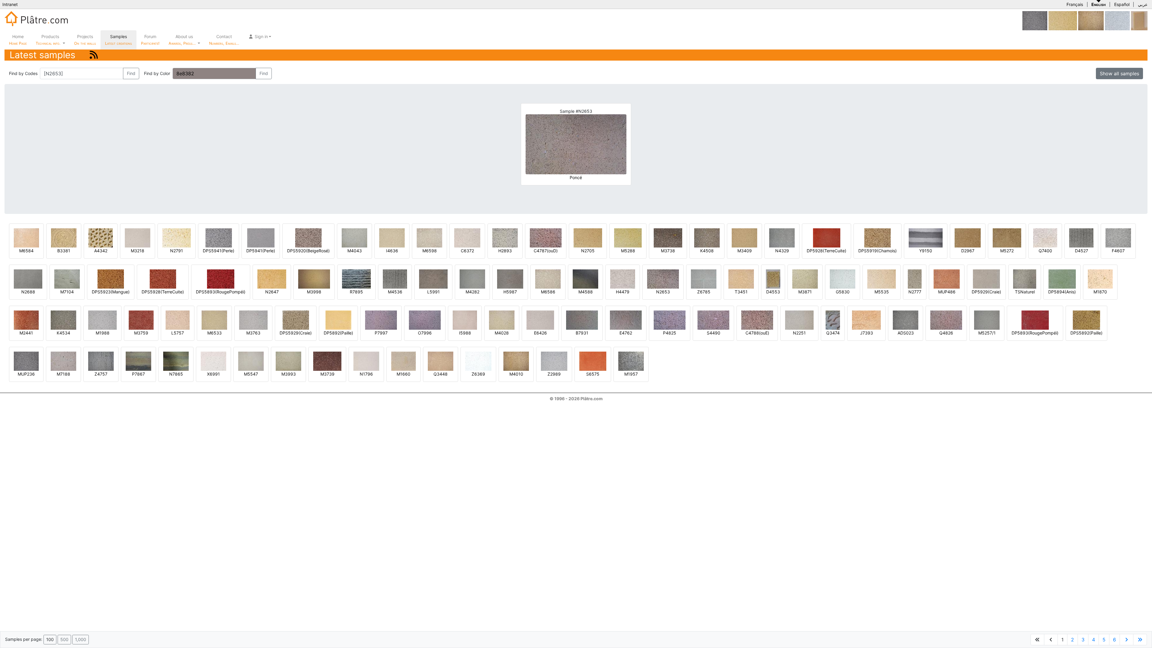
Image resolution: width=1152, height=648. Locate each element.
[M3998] (314, 278)
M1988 (103, 332)
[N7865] (176, 360)
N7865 (176, 373)
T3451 (741, 291)
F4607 (1118, 250)
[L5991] (433, 278)
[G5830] (842, 278)
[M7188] (63, 360)
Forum (150, 40)
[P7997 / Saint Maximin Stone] (381, 319)
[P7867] (138, 360)
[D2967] (968, 237)
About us (183, 40)
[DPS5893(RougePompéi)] (220, 278)
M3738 (668, 250)
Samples (118, 40)
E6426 (540, 332)
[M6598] (429, 237)
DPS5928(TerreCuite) (163, 291)
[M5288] (628, 237)
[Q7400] (1045, 237)
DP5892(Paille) (338, 332)
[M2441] (26, 319)
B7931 (582, 332)
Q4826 (946, 332)
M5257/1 (987, 332)
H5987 (510, 291)
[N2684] (1139, 20)
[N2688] (28, 278)
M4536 (395, 291)
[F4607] (1118, 237)
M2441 (26, 332)
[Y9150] (926, 237)
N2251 (799, 332)
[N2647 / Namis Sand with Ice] (271, 278)
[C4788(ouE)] (757, 319)
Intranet (10, 4)
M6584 (26, 250)
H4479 (622, 291)
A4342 (100, 250)
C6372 (467, 250)
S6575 (592, 373)
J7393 (866, 332)
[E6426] (540, 319)
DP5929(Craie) (986, 291)
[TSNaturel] (1024, 278)
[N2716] (1062, 20)
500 (64, 639)
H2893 (505, 250)
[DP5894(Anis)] (1062, 278)
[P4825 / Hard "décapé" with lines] (670, 319)
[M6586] (548, 278)
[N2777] (915, 278)
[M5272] (1007, 237)
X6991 (213, 373)
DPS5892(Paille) (1086, 332)
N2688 (28, 291)
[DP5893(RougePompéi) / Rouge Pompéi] (1035, 319)
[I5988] (465, 319)
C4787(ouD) (546, 250)
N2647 (272, 291)
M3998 (314, 291)
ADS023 (906, 332)
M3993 (288, 373)
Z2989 (554, 373)
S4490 (713, 332)
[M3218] (137, 237)
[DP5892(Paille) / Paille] (338, 319)
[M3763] (253, 319)
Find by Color (157, 73)
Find (131, 73)
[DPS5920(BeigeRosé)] (308, 237)
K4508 (707, 250)
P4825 (669, 332)
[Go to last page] (1140, 639)
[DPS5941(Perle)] (219, 237)
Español (1122, 4)
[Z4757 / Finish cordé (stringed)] (101, 360)
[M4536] (395, 278)
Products (48, 40)
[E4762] (626, 319)
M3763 (253, 332)
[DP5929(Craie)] (986, 278)
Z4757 (100, 373)
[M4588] (585, 278)
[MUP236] (1034, 20)
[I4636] (392, 237)
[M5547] (251, 360)
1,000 (80, 639)
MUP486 (947, 291)
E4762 (626, 332)
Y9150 (925, 250)
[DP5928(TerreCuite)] (826, 237)
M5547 (251, 373)
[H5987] (510, 278)
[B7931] (582, 319)
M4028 (502, 332)
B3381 (63, 250)
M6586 (548, 291)
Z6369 (478, 373)
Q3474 (833, 332)
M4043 (354, 250)
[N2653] (663, 278)
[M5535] (881, 278)
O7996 (425, 332)
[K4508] (707, 237)
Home (18, 40)
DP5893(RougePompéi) (1035, 332)
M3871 (805, 291)
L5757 (177, 332)
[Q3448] (440, 360)
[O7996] (425, 319)
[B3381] (63, 237)
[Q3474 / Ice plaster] (833, 319)
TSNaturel (1025, 291)
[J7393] (866, 319)
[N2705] (588, 237)
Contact (224, 40)
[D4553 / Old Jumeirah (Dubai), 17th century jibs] (773, 278)
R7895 (356, 291)
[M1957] (631, 360)
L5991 (433, 291)
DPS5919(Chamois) (877, 250)
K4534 (63, 332)
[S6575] (592, 360)
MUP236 (26, 373)
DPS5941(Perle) (218, 250)
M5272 (1007, 250)
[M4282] (472, 278)
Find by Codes (23, 73)
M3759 (141, 332)
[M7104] (67, 278)
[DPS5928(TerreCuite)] (163, 278)
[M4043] (354, 237)
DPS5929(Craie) (296, 332)
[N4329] (782, 237)
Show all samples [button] (1119, 73)
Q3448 (441, 373)
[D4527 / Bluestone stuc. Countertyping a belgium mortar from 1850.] (1081, 237)
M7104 (67, 291)
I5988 (465, 332)
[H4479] (622, 278)
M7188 (63, 373)
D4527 (1081, 250)
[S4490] (713, 319)
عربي (1143, 4)
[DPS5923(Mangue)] (111, 278)
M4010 (516, 373)
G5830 (843, 291)
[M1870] (1100, 278)
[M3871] (805, 278)
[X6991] (213, 360)
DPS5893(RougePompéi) (220, 291)
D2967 (967, 250)
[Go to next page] (1126, 639)
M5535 (881, 291)
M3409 (744, 250)
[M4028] (501, 319)
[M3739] (327, 360)
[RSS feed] (94, 54)
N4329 (782, 250)
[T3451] (741, 278)
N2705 (588, 250)
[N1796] (366, 360)
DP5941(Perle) (260, 250)
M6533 (214, 332)
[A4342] (100, 237)
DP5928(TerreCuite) (826, 250)
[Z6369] (478, 360)
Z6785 (703, 291)
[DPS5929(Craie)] (296, 319)
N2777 (914, 291)
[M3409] (744, 237)
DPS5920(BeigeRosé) (308, 250)
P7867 (138, 373)
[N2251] (799, 319)
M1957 (631, 373)
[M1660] (403, 360)
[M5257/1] (987, 319)
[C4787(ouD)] (546, 237)
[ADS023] (905, 319)
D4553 (773, 291)
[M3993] (288, 360)
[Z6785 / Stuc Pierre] (703, 278)
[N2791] (176, 237)
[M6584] (26, 237)
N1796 (366, 373)
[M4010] (1091, 20)
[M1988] (102, 319)
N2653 (663, 291)
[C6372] (467, 237)
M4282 (472, 291)
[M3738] (668, 237)
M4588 (585, 291)
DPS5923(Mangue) (111, 291)
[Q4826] (946, 319)
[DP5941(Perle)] (260, 237)
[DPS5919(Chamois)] (877, 237)
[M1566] (1117, 20)
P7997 (381, 332)
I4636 (392, 250)
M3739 (327, 373)
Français (1074, 4)
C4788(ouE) (757, 332)
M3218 (137, 250)
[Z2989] (554, 360)
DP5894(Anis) (1062, 291)
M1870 (1100, 291)
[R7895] (356, 278)
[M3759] (141, 319)
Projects (85, 40)
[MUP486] (947, 278)
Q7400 (1045, 250)
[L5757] (178, 319)
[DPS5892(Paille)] (1086, 319)
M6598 (429, 250)
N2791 (176, 250)
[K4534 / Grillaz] (63, 319)
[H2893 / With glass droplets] (505, 237)
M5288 (628, 250)
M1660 (403, 373)
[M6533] (214, 319)
